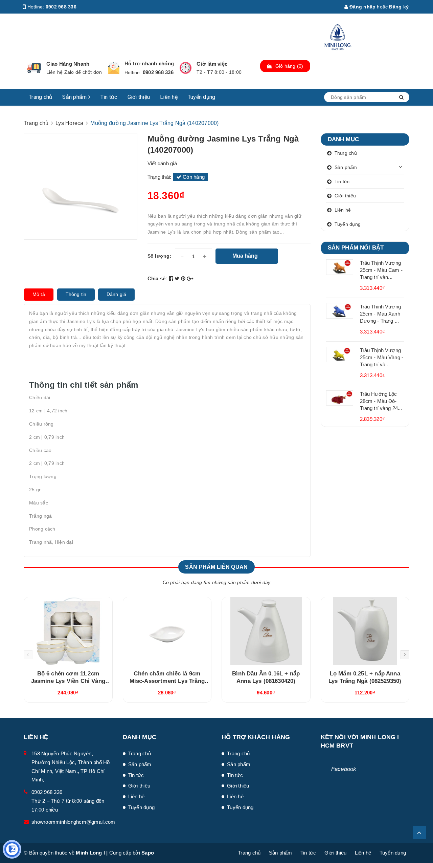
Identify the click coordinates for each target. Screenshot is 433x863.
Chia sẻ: (157, 278)
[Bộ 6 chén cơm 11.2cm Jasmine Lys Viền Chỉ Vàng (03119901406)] (68, 631)
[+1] (190, 278)
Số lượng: (159, 256)
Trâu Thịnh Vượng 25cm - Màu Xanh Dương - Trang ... (380, 314)
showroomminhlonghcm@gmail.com (73, 822)
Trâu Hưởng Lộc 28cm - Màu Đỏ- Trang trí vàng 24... (381, 401)
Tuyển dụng (201, 97)
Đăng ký (399, 6)
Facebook (344, 769)
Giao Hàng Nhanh (68, 64)
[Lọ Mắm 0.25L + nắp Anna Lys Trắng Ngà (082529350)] (365, 631)
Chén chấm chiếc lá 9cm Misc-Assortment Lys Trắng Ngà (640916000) (167, 681)
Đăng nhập (362, 6)
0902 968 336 (61, 6)
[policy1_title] (34, 68)
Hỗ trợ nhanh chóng (149, 63)
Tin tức (108, 97)
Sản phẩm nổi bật (356, 247)
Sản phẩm (75, 97)
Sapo (147, 853)
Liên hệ (169, 97)
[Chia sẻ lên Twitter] (178, 278)
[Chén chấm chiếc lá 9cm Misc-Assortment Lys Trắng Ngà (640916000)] (167, 631)
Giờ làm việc (212, 64)
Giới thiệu (139, 97)
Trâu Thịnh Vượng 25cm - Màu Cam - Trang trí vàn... (381, 270)
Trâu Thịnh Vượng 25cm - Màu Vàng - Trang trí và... (382, 357)
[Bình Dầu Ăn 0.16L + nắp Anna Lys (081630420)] (266, 631)
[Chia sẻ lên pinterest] (184, 278)
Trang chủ (40, 97)
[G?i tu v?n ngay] (12, 849)
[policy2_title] (113, 68)
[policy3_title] (185, 68)
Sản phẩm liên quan (216, 567)
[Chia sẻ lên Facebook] (172, 278)
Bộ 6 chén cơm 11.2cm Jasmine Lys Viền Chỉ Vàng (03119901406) (68, 681)
